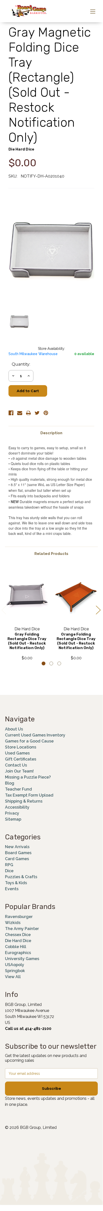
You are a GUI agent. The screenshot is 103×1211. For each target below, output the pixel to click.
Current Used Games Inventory (35, 735)
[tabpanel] (27, 613)
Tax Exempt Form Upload (29, 795)
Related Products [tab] (51, 553)
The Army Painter (22, 928)
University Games (22, 958)
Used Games (17, 753)
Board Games (18, 852)
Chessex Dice (18, 934)
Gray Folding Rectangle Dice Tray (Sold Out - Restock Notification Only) (27, 641)
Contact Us (16, 765)
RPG (9, 864)
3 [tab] (59, 663)
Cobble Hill (15, 946)
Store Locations (20, 747)
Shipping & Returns (23, 801)
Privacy (12, 813)
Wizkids (12, 922)
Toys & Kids (16, 882)
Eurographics (18, 952)
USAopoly (14, 964)
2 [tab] (51, 663)
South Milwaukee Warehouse (33, 354)
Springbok (15, 970)
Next (98, 609)
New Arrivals (17, 846)
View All (13, 976)
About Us (14, 729)
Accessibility (17, 807)
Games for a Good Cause (29, 741)
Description (51, 433)
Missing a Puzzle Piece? (28, 777)
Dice (9, 870)
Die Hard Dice (18, 940)
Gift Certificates (20, 759)
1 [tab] (43, 663)
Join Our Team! (19, 771)
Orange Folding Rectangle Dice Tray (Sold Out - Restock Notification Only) (76, 641)
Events (11, 888)
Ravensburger (19, 916)
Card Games (17, 858)
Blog (9, 783)
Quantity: (21, 364)
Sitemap (13, 819)
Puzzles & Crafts (21, 876)
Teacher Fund (18, 789)
